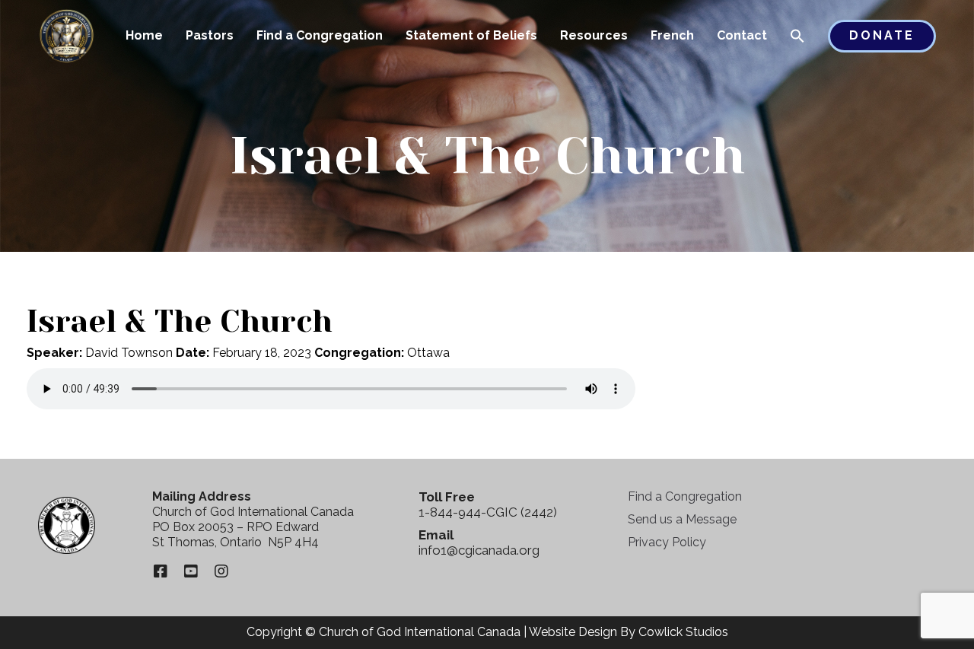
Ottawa (428, 352)
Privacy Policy (667, 542)
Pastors (210, 35)
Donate (882, 35)
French (672, 35)
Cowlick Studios (683, 632)
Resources (594, 35)
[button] (797, 37)
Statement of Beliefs (471, 35)
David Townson (129, 352)
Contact (742, 35)
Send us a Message (682, 519)
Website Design (573, 632)
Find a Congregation (319, 35)
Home (144, 35)
